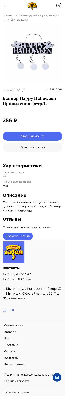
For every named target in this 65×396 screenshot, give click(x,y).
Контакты (11, 358)
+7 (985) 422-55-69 (17, 274)
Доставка (11, 345)
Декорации (19, 19)
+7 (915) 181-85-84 (17, 279)
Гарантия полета (16, 381)
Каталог (10, 332)
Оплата (9, 351)
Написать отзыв (18, 236)
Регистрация (14, 364)
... (4, 19)
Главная (8, 15)
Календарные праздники (38, 15)
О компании (13, 325)
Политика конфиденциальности (28, 374)
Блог (7, 338)
